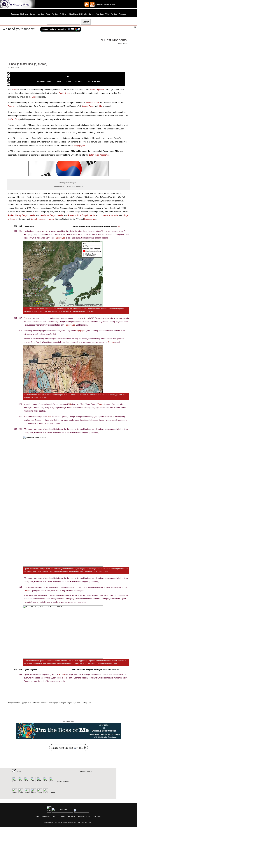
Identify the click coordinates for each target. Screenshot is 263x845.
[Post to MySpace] (39, 781)
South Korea (64, 93)
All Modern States (44, 81)
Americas (122, 14)
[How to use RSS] (92, 4)
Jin (33, 97)
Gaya (91, 106)
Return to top (85, 771)
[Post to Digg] (26, 781)
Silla (100, 106)
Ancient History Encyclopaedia (21, 215)
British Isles (24, 14)
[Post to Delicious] (20, 781)
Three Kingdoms (97, 89)
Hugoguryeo (79, 145)
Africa (48, 14)
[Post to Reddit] (45, 781)
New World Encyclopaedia (51, 215)
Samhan (11, 106)
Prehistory (63, 14)
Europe (32, 14)
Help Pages (97, 816)
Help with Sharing (62, 781)
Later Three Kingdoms (99, 155)
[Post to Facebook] (33, 781)
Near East (40, 14)
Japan (68, 81)
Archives (71, 816)
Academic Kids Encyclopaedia (81, 215)
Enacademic (89, 219)
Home (37, 816)
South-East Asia (93, 81)
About (55, 816)
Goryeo (111, 342)
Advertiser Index (84, 816)
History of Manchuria (109, 215)
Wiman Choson (92, 102)
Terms (62, 816)
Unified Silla (13, 119)
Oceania (78, 81)
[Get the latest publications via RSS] (86, 4)
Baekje (84, 106)
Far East (55, 14)
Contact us (46, 816)
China (58, 81)
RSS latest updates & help (105, 4)
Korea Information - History (42, 219)
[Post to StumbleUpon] (51, 781)
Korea (67, 77)
